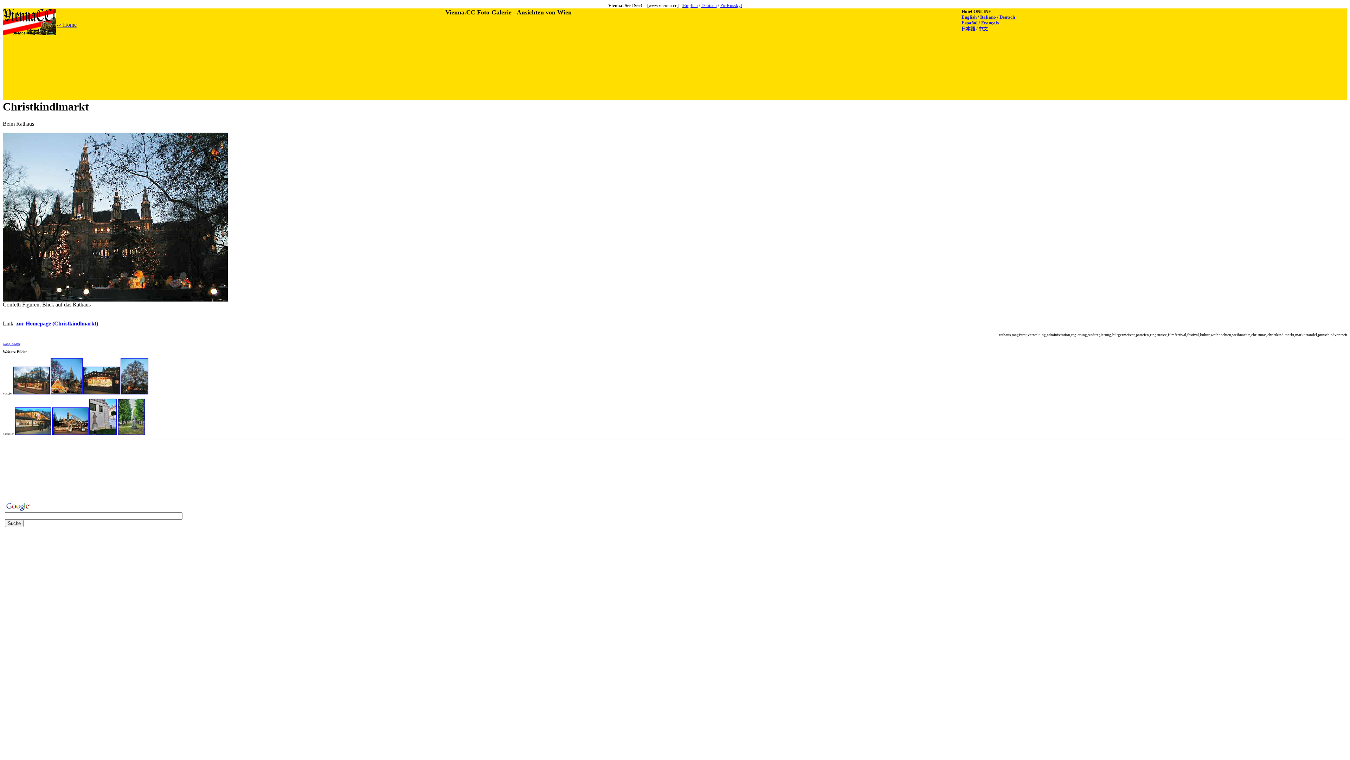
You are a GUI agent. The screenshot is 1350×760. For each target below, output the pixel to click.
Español (970, 22)
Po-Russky (730, 5)
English (690, 5)
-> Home (67, 25)
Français (990, 22)
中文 (983, 28)
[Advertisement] (131, 52)
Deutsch (709, 5)
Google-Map (11, 344)
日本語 (969, 28)
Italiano (988, 17)
